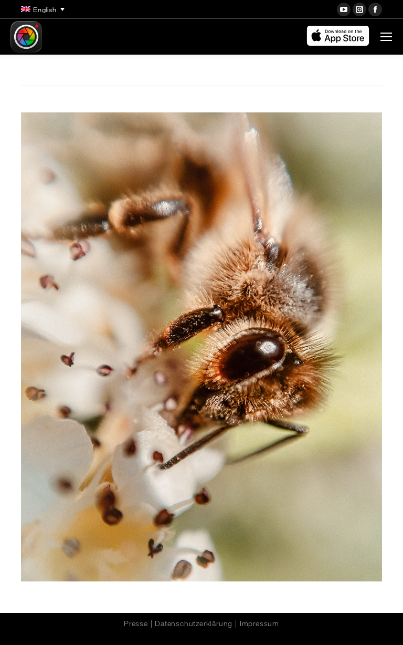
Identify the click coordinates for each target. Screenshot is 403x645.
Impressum (259, 623)
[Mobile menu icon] (386, 36)
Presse (136, 623)
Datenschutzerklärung (193, 623)
